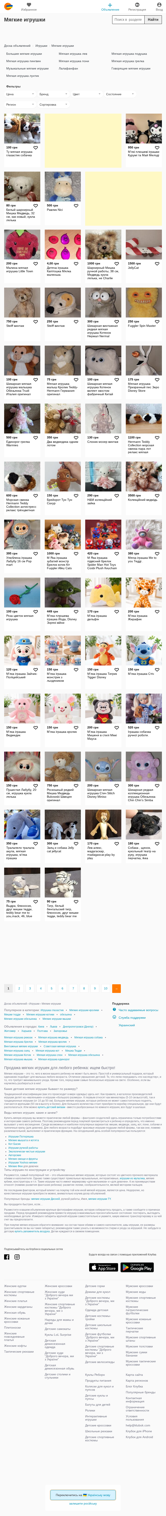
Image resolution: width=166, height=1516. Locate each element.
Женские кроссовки (58, 1286)
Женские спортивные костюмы (19, 1293)
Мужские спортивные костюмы (141, 1299)
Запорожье (60, 1031)
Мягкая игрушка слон (49, 1055)
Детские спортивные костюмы (99, 1438)
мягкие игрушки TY (99, 1198)
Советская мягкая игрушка (60, 1046)
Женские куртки (15, 1286)
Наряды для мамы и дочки (59, 1321)
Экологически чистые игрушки (26, 1151)
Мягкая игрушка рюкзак (18, 1037)
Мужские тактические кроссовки (141, 1363)
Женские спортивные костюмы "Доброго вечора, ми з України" (60, 1309)
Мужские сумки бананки (136, 1353)
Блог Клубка (134, 1386)
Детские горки (95, 1286)
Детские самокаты (57, 1329)
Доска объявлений (17, 45)
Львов (53, 1026)
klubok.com (8, 6)
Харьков (26, 1031)
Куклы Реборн (95, 1374)
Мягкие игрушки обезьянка (20, 1018)
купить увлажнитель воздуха (32, 1231)
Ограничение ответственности (137, 1408)
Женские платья (15, 1301)
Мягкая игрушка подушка (129, 53)
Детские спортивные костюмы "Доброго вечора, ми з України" (99, 1351)
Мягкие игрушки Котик (17, 1055)
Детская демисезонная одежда (55, 1344)
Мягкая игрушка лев (73, 53)
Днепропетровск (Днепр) (78, 1026)
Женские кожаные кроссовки (17, 1320)
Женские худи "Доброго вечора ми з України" (59, 1295)
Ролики (90, 1410)
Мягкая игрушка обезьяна (84, 1055)
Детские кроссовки (98, 1425)
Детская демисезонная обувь (59, 1366)
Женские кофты (15, 1345)
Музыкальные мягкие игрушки (27, 68)
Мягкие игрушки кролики (84, 1010)
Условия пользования (135, 1418)
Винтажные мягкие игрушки (21, 1046)
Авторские (14, 1155)
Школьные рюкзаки (98, 1431)
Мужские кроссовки (139, 1286)
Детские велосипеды (100, 1362)
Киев (41, 1026)
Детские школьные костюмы (98, 1326)
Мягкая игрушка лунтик (22, 75)
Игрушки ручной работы (23, 1147)
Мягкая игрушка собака (88, 1037)
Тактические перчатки (134, 1329)
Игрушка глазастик (52, 1010)
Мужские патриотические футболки (137, 1310)
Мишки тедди (12, 1014)
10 (105, 988)
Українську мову (99, 1495)
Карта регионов (137, 1380)
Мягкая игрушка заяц (17, 1050)
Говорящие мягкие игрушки (131, 68)
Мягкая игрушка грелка (128, 61)
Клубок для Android (139, 1437)
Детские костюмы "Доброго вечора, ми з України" (99, 1301)
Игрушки (41, 45)
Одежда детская (96, 1310)
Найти (153, 19)
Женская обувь (15, 1312)
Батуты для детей (97, 1404)
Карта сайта (134, 1374)
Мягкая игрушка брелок (18, 1041)
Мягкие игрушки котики (40, 1014)
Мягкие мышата (18, 1140)
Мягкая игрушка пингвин (23, 61)
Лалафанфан (68, 68)
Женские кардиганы (18, 1306)
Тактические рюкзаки (19, 1351)
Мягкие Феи (15, 1166)
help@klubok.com (138, 1425)
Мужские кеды (136, 1292)
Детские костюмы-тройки (98, 1317)
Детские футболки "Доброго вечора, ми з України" (99, 1337)
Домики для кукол (97, 1292)
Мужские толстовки (139, 1346)
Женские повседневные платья (14, 1337)
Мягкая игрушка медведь (53, 1037)
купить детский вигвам (51, 1107)
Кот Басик (14, 1143)
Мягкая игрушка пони (74, 61)
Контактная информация (135, 1399)
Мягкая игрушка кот (47, 1050)
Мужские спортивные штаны (141, 1339)
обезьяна (66, 1014)
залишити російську (83, 1503)
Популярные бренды (140, 1392)
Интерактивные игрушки (96, 1418)
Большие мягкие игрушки (24, 53)
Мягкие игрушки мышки (57, 1018)
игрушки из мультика (132, 1178)
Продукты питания (98, 1380)
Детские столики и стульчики (57, 1376)
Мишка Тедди (73, 1050)
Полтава (42, 1031)
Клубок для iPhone (139, 1431)
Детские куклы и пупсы (96, 1397)
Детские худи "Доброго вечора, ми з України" (59, 1356)
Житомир (10, 1031)
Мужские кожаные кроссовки (138, 1320)
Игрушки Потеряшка (21, 1136)
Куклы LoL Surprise (58, 1334)
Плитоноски (12, 1327)
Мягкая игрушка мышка (18, 1059)
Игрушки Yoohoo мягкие (22, 1162)
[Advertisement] (83, 32)
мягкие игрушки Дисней (45, 1198)
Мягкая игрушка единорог (54, 1059)
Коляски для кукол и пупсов (99, 1388)
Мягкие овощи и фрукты (23, 1158)
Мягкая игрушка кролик (52, 1041)
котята (35, 1140)
